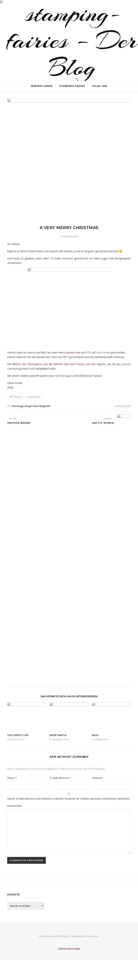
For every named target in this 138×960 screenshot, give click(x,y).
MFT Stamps (16, 396)
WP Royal (63, 936)
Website (97, 778)
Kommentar (14, 805)
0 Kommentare (122, 406)
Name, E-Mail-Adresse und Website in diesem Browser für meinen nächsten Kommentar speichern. (68, 798)
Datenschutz (78, 936)
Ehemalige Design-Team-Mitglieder (31, 406)
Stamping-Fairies (72, 86)
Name (12, 778)
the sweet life (18, 735)
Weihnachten (33, 396)
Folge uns (99, 86)
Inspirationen (41, 86)
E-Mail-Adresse (60, 778)
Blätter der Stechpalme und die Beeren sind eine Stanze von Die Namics (58, 364)
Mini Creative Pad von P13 (75, 352)
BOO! (95, 735)
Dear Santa (58, 735)
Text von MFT (59, 357)
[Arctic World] (124, 548)
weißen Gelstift (29, 375)
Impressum (93, 936)
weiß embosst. (115, 357)
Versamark (38, 357)
